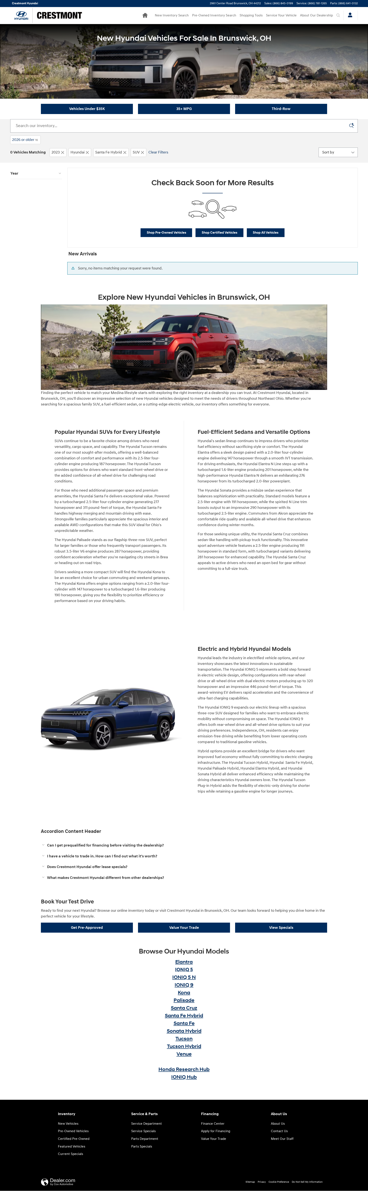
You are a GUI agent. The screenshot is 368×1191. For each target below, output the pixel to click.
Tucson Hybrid (184, 1046)
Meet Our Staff (282, 1139)
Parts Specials (141, 1147)
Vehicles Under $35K (87, 108)
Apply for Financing (215, 1131)
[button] (184, 845)
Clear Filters (158, 152)
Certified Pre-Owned (73, 1139)
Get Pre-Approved (87, 927)
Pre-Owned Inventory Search (214, 15)
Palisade (184, 1000)
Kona (184, 993)
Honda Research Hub (184, 1069)
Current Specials (70, 1154)
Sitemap (250, 1182)
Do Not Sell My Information (307, 1182)
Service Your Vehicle (281, 15)
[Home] (21, 15)
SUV (136, 152)
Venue (184, 1054)
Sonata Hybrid (184, 1031)
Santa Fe (184, 1023)
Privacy (262, 1182)
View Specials (281, 927)
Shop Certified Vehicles (219, 233)
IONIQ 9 (184, 985)
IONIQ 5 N (184, 977)
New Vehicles (68, 1124)
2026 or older (25, 139)
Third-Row (281, 108)
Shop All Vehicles (265, 233)
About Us (278, 1124)
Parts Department (144, 1139)
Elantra (184, 962)
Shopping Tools (251, 15)
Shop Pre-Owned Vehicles (166, 233)
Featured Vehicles (71, 1147)
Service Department (146, 1124)
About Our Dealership (316, 15)
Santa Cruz (184, 1008)
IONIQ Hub (184, 1077)
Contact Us (279, 1131)
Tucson (184, 1039)
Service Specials (143, 1131)
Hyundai (77, 152)
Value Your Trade (184, 927)
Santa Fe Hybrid (108, 152)
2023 (56, 152)
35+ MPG (184, 108)
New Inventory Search (172, 15)
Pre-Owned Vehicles (73, 1131)
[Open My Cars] (349, 15)
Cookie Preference (279, 1182)
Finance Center (212, 1124)
